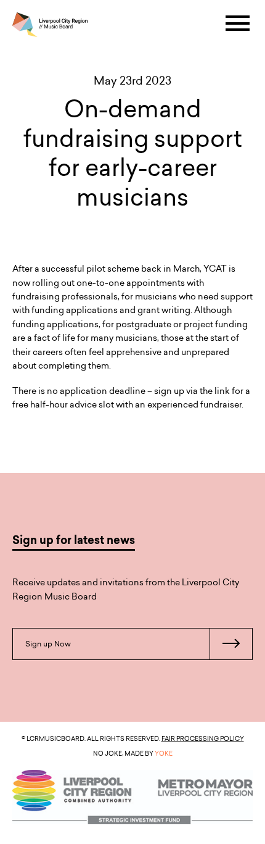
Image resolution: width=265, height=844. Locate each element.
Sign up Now (48, 643)
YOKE (164, 753)
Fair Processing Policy (202, 738)
